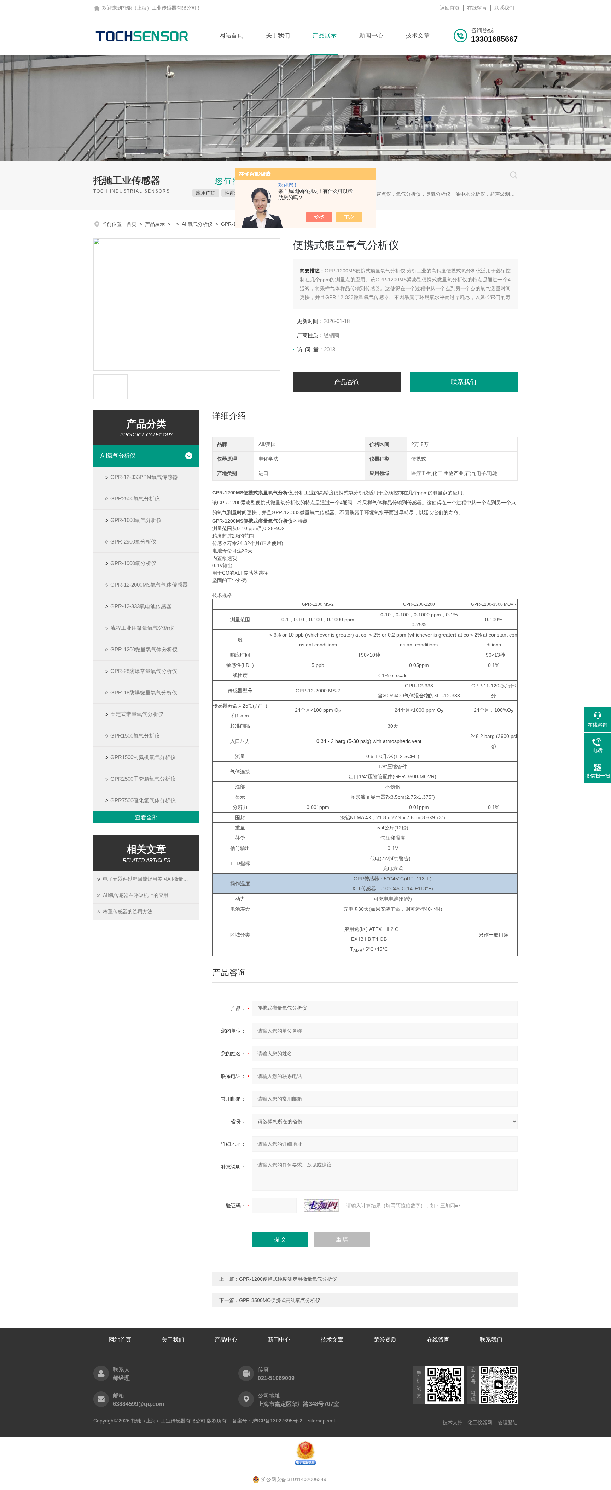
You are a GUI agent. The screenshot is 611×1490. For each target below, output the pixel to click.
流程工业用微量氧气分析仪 (142, 628)
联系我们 (504, 8)
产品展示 (325, 35)
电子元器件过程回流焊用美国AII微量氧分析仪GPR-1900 (151, 879)
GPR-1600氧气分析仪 (136, 520)
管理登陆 (508, 1422)
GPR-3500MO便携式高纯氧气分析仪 (279, 1300)
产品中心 (226, 1340)
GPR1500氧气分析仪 (135, 736)
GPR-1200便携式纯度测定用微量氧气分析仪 (288, 1279)
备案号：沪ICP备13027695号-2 (267, 1421)
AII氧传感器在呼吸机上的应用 (135, 895)
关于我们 (278, 35)
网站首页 (231, 35)
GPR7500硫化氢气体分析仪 (143, 800)
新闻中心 (371, 35)
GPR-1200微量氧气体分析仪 (144, 649)
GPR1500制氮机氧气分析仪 (143, 757)
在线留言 (477, 8)
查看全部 (146, 817)
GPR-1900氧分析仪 (133, 563)
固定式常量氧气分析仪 (136, 714)
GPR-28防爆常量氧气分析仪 (143, 671)
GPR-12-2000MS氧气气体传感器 (149, 585)
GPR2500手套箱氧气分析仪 (143, 779)
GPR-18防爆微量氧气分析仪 (143, 693)
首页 (131, 224)
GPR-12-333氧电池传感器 (140, 606)
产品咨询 (347, 382)
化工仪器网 (479, 1422)
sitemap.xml (321, 1421)
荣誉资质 (385, 1340)
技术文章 (418, 35)
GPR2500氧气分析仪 (135, 498)
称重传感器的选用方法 (127, 911)
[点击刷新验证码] (321, 1205)
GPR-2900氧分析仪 (133, 542)
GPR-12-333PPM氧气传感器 (144, 477)
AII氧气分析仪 (197, 224)
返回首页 (450, 8)
